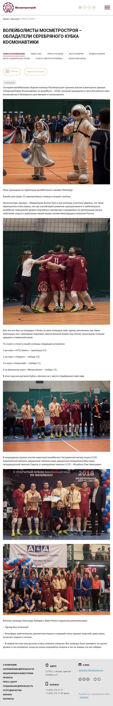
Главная (6, 18)
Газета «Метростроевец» (49, 58)
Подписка (35, 71)
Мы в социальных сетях (16, 58)
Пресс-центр (15, 18)
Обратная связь (77, 58)
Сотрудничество (12, 690)
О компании (10, 664)
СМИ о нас (36, 53)
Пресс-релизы (55, 53)
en (85, 7)
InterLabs (84, 697)
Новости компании (14, 53)
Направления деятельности (18, 669)
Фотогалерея (76, 53)
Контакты (8, 698)
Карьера (7, 694)
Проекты (8, 677)
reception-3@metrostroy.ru (91, 670)
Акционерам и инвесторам (18, 673)
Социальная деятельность (18, 686)
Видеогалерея (97, 53)
